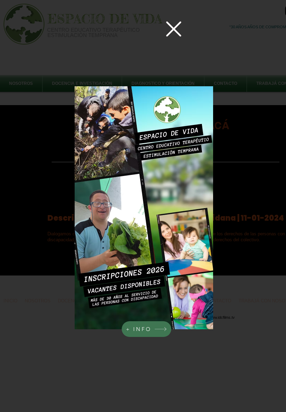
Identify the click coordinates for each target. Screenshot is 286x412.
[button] (173, 29)
